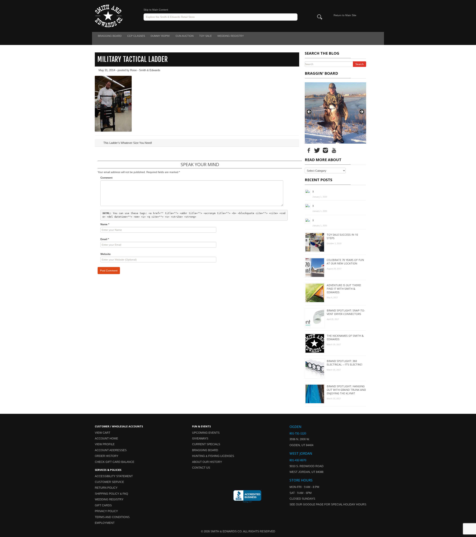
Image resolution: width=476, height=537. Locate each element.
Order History (106, 455)
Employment (105, 522)
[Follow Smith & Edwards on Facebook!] (309, 150)
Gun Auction (185, 35)
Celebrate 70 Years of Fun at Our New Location (345, 261)
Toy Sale (205, 35)
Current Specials (206, 444)
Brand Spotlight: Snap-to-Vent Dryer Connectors (346, 312)
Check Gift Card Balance (114, 461)
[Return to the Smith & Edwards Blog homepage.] (109, 15)
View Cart (102, 432)
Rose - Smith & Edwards (145, 70)
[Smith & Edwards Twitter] (317, 150)
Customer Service (109, 481)
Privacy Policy (106, 511)
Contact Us (201, 467)
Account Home (106, 438)
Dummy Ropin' (160, 35)
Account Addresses (111, 450)
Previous (309, 112)
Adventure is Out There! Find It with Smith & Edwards (344, 288)
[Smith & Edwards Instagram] (325, 150)
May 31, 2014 (107, 70)
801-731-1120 (298, 433)
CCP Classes (136, 35)
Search (359, 64)
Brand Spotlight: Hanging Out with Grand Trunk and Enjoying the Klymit (346, 389)
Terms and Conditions (112, 517)
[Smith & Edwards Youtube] (334, 150)
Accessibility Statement (114, 476)
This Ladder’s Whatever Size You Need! (127, 142)
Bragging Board (110, 35)
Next (361, 112)
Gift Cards (103, 505)
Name (104, 224)
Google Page (313, 504)
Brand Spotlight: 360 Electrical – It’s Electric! (344, 362)
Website (105, 254)
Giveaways (200, 438)
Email (104, 239)
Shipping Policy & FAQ (111, 493)
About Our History (207, 461)
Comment (106, 177)
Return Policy (106, 487)
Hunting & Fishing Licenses (213, 455)
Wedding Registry (230, 35)
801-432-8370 (298, 460)
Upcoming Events (206, 432)
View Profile (105, 444)
